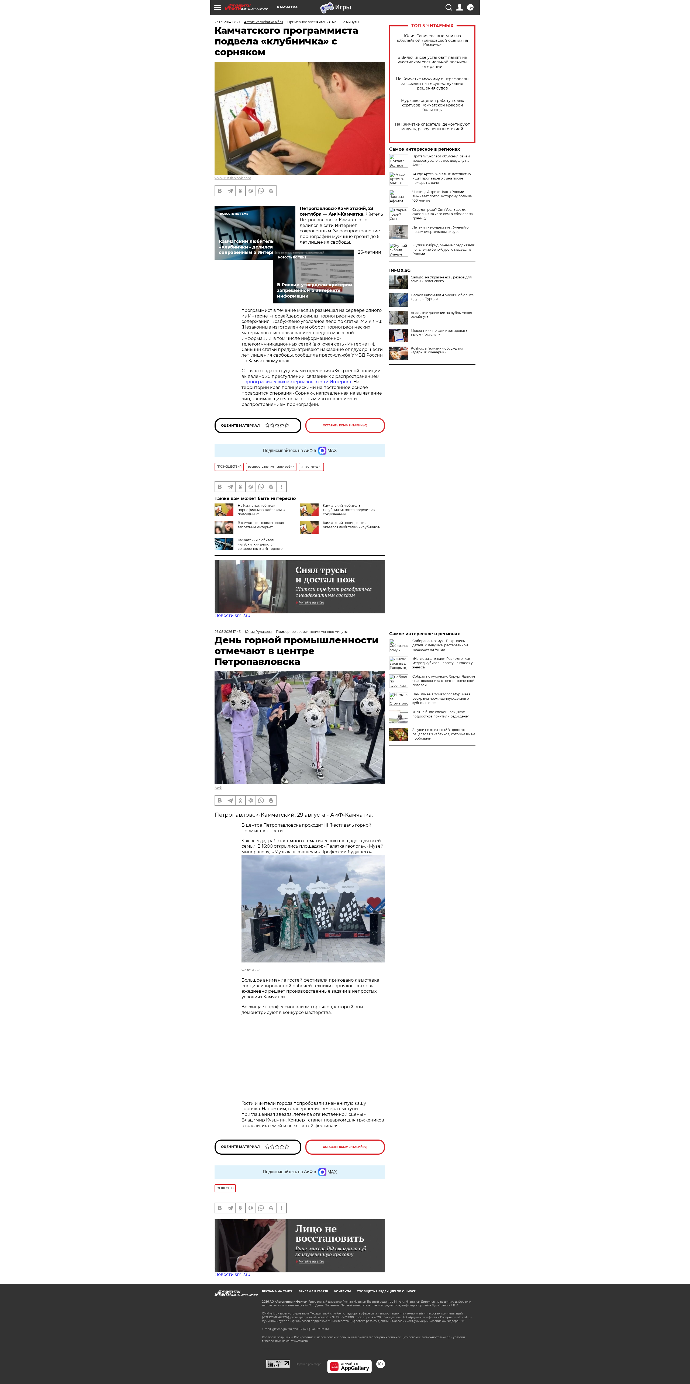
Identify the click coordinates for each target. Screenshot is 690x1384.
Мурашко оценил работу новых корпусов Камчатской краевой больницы (432, 105)
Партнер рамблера (308, 1364)
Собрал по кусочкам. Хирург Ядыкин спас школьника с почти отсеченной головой (443, 680)
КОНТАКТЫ (342, 1291)
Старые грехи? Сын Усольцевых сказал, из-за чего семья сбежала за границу (442, 214)
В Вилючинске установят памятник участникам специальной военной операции (432, 62)
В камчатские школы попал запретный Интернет (261, 525)
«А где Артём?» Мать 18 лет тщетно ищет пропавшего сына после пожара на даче (441, 178)
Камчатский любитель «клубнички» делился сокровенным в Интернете (260, 544)
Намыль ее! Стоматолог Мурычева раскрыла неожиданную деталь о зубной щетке (441, 698)
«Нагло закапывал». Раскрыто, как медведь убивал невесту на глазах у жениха (442, 663)
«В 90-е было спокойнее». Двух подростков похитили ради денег (440, 714)
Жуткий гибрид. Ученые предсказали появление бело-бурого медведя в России (443, 249)
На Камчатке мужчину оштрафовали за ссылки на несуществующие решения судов (432, 84)
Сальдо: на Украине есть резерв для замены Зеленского (441, 279)
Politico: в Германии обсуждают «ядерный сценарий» (437, 350)
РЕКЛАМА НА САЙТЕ (277, 1291)
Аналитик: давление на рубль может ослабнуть (441, 315)
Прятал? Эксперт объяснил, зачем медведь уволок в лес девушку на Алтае (441, 160)
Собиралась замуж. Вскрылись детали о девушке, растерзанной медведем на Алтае (440, 645)
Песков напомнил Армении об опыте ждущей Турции (442, 297)
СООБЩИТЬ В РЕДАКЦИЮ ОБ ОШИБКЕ (386, 1291)
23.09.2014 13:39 (227, 22)
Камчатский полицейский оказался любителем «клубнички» (352, 525)
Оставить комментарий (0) (345, 425)
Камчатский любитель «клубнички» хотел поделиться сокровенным (349, 509)
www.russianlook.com (233, 178)
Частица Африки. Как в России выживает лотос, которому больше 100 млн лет (442, 196)
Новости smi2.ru (232, 615)
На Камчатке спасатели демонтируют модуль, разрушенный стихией (432, 126)
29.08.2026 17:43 (228, 632)
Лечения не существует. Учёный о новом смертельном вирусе (440, 229)
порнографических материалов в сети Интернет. (297, 381)
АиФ (218, 788)
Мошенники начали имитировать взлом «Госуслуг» (439, 332)
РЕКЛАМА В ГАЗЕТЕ (313, 1291)
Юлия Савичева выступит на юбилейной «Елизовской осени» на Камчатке (432, 40)
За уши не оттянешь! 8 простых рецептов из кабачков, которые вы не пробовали (443, 734)
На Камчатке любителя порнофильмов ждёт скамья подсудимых (261, 509)
